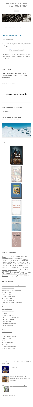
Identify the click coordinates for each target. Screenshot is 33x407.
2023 (18, 258)
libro (6, 267)
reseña (5, 275)
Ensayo (23, 264)
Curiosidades (20, 54)
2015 (13, 256)
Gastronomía (14, 265)
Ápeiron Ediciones (24, 276)
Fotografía (27, 54)
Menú (16, 11)
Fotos (28, 264)
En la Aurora (5, 305)
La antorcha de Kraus (8, 315)
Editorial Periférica (6, 263)
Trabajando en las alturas (12, 35)
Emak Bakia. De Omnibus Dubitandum (12, 302)
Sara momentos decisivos (9, 346)
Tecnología (11, 275)
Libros (11, 267)
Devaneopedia (6, 111)
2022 (15, 258)
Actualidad (6, 260)
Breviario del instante (8, 288)
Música (15, 274)
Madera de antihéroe (8, 325)
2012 (3, 256)
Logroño (9, 274)
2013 (6, 256)
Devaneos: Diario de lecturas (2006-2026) (16, 4)
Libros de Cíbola (6, 321)
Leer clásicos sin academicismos (10, 317)
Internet (26, 265)
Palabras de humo (7, 332)
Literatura (18, 267)
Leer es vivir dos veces (8, 319)
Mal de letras (5, 328)
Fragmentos (6, 265)
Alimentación (14, 260)
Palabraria (5, 330)
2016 (17, 256)
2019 (4, 258)
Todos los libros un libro (8, 348)
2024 (21, 258)
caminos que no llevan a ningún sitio (12, 290)
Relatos (24, 274)
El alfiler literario (6, 294)
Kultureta (4, 313)
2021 (11, 258)
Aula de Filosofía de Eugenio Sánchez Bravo (14, 286)
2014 (10, 256)
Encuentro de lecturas (8, 307)
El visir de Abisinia (7, 298)
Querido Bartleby (6, 338)
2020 (8, 258)
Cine (20, 260)
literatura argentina (12, 270)
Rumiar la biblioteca (7, 342)
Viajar (16, 275)
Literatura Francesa (18, 272)
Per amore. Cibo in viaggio (9, 336)
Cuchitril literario (6, 292)
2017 (21, 256)
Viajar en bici (5, 351)
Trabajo (8, 56)
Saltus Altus (5, 344)
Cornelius (6, 58)
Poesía (19, 274)
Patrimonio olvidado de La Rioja (10, 334)
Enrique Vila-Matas (7, 309)
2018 (25, 256)
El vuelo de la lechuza (8, 300)
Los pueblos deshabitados (9, 323)
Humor (4, 56)
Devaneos (14, 262)
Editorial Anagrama (24, 262)
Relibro (4, 340)
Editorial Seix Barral (16, 263)
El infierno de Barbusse (8, 296)
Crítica (25, 259)
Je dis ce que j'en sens (8, 311)
